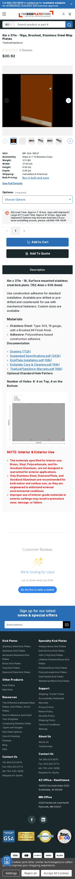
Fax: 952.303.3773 (12, 766)
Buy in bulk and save (35, 177)
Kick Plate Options (12, 731)
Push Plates (8, 685)
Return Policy (46, 711)
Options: (14, 192)
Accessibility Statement (51, 698)
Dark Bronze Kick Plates (51, 650)
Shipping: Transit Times (51, 694)
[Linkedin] (43, 819)
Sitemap (43, 729)
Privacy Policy (46, 707)
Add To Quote (40, 253)
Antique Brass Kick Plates (52, 646)
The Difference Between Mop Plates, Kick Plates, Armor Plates (18, 706)
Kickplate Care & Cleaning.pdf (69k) (35, 364)
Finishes (6, 740)
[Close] (71, 4)
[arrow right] (68, 100)
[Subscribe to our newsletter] (66, 624)
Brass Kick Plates (11, 663)
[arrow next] (70, 141)
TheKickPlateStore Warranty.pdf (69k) (36, 369)
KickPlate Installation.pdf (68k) (31, 360)
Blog (4, 745)
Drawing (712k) (20, 351)
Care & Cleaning (11, 736)
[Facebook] (31, 819)
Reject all (30, 873)
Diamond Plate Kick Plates (16, 672)
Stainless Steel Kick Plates (16, 646)
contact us (33, 2)
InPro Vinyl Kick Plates (51, 655)
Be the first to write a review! (37, 589)
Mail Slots (7, 689)
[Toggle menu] (4, 14)
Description (37, 269)
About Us (44, 742)
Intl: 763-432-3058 (12, 771)
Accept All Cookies (56, 873)
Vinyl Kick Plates (11, 667)
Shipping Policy (47, 720)
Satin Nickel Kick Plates (51, 676)
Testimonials (45, 746)
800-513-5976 (15, 2)
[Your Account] (63, 14)
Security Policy (47, 715)
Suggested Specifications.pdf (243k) (35, 356)
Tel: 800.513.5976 (12, 762)
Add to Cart (39, 242)
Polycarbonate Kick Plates (53, 672)
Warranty (43, 702)
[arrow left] (6, 100)
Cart (70, 14)
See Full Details (12, 183)
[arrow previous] (5, 141)
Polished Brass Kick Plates (53, 667)
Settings (11, 873)
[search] (69, 24)
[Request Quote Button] (6, 860)
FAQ (4, 749)
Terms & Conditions (49, 724)
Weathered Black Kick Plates (54, 681)
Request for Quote (12, 775)
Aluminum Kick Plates (13, 650)
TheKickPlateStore (12, 42)
